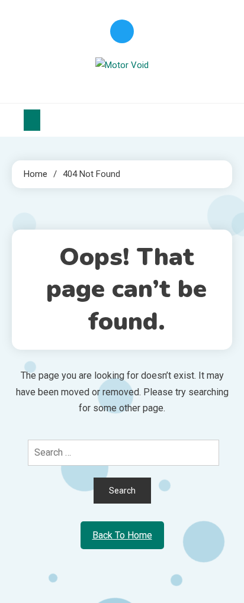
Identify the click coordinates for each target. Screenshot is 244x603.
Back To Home (122, 535)
